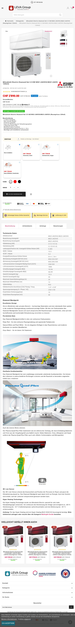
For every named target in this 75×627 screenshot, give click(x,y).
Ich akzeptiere (8, 623)
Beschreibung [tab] (10, 226)
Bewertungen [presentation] (58, 226)
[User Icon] (68, 8)
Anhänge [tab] (43, 226)
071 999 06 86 (38, 2)
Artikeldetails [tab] (27, 226)
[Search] (60, 15)
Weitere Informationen (9, 619)
